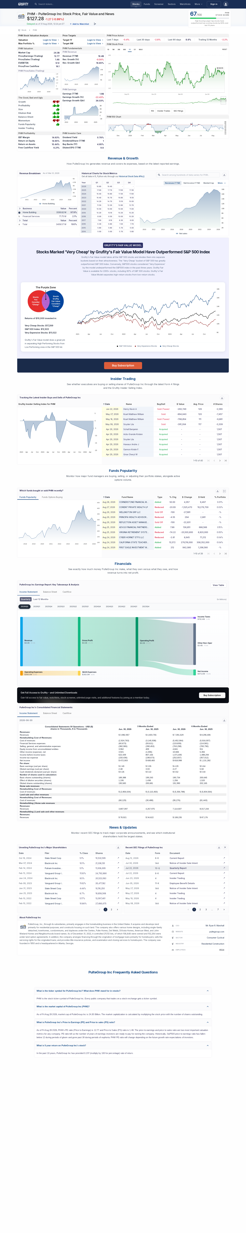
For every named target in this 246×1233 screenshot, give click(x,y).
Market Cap (208, 183)
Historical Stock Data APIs (131, 176)
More (197, 4)
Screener (159, 4)
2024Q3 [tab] (109, 606)
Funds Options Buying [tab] (52, 497)
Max (141, 49)
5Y (135, 49)
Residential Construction (213, 944)
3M (119, 49)
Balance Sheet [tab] (50, 592)
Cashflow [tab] (67, 592)
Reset (224, 49)
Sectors (172, 4)
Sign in (213, 4)
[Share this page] (95, 23)
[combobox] (59, 4)
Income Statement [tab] (29, 592)
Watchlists (185, 4)
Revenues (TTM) (172, 183)
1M (113, 49)
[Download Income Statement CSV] (224, 720)
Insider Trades (163, 111)
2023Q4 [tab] (145, 606)
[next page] (220, 460)
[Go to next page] (117, 909)
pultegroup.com (216, 931)
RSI (152, 111)
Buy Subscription (123, 365)
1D (108, 49)
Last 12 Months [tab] (40, 599)
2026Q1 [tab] (36, 606)
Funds (147, 4)
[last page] (225, 460)
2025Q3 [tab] (60, 606)
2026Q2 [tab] (24, 606)
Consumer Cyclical (215, 937)
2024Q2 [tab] (121, 606)
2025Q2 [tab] (73, 606)
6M (124, 49)
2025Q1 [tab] (85, 606)
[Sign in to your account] (226, 4)
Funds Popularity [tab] (28, 497)
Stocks (136, 4)
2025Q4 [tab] (48, 606)
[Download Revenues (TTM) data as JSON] (224, 175)
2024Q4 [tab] (97, 606)
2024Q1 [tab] (133, 606)
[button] (106, 404)
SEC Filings (178, 111)
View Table (218, 585)
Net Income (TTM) (192, 183)
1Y (130, 49)
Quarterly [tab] (25, 599)
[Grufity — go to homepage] (25, 4)
